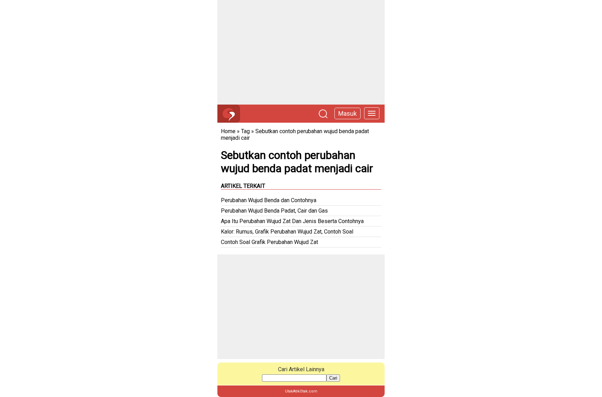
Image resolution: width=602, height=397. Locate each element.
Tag (245, 131)
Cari (333, 378)
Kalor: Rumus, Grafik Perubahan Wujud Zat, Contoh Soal (287, 231)
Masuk (347, 113)
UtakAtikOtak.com (301, 391)
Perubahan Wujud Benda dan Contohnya (268, 200)
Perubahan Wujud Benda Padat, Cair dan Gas (274, 210)
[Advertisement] (301, 52)
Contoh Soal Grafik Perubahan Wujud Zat (269, 242)
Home (228, 131)
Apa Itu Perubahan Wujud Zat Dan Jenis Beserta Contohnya (292, 221)
